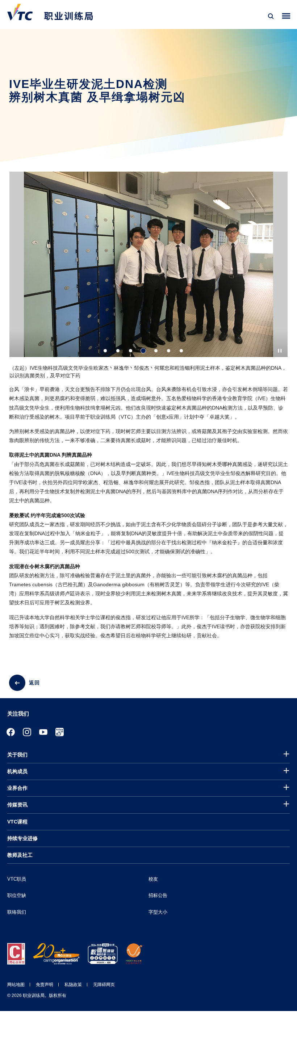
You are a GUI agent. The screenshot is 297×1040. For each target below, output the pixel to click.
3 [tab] (130, 350)
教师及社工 (20, 855)
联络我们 (16, 912)
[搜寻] (271, 16)
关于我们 (17, 755)
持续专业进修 (22, 838)
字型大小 (157, 912)
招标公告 (157, 895)
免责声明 (44, 984)
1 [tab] (105, 350)
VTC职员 (16, 879)
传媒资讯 (17, 805)
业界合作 (17, 788)
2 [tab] (118, 350)
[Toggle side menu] (286, 16)
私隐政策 (73, 984)
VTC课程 (17, 822)
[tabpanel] (148, 278)
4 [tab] (143, 350)
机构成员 (17, 771)
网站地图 (16, 984)
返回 (34, 682)
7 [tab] (181, 350)
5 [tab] (156, 350)
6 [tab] (168, 350)
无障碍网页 (104, 984)
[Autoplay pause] (280, 350)
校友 (153, 879)
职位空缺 (16, 895)
